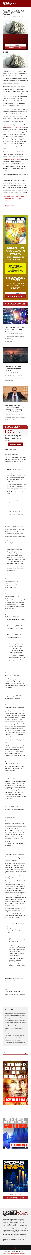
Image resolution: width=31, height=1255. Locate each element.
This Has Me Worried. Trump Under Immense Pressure (13, 368)
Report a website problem (13, 1253)
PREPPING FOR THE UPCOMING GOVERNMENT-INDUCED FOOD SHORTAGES (13, 198)
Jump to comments (10, 205)
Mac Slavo (6, 17)
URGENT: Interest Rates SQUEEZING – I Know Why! (14, 329)
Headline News (18, 17)
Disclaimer (22, 1253)
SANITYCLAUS (10, 818)
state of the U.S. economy (14, 127)
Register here (15, 444)
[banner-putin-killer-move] (15, 1104)
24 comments (25, 17)
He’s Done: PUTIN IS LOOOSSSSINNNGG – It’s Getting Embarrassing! (15, 407)
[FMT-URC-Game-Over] (15, 1148)
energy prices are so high (13, 159)
